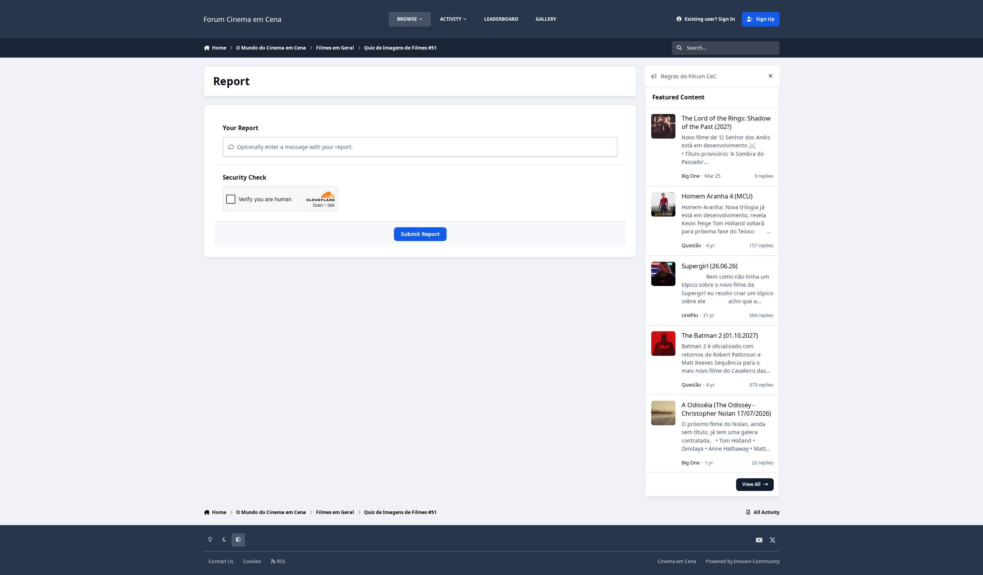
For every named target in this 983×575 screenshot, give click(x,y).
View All (751, 484)
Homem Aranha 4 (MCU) (717, 196)
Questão (691, 245)
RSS (280, 561)
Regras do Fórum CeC (689, 76)
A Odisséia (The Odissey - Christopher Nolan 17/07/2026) (726, 408)
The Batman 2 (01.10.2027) (720, 335)
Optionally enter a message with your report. (294, 146)
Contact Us (221, 561)
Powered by (742, 561)
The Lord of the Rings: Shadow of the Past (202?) (726, 122)
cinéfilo (690, 315)
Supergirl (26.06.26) (710, 265)
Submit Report (420, 234)
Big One (691, 175)
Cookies (252, 561)
